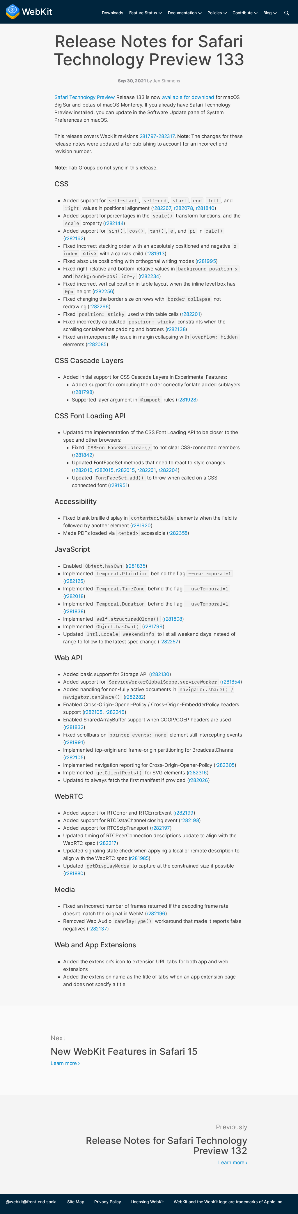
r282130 (160, 674)
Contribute (243, 12)
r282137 (97, 929)
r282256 (103, 291)
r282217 (107, 843)
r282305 (225, 765)
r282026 (198, 780)
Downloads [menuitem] (112, 12)
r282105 (93, 712)
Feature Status (143, 12)
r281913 (155, 253)
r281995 (206, 261)
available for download (188, 97)
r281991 (74, 742)
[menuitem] (145, 13)
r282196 (156, 913)
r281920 (141, 525)
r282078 (183, 208)
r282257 (168, 642)
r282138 (176, 329)
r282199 (184, 813)
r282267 (161, 208)
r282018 (74, 596)
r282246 (115, 712)
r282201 (191, 314)
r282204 (168, 470)
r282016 (83, 470)
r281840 (205, 208)
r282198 (189, 820)
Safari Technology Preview (84, 97)
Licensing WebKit (147, 1201)
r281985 (139, 858)
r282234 (149, 276)
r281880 (74, 873)
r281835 (136, 566)
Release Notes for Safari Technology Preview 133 (149, 50)
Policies (214, 12)
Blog (267, 12)
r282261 (146, 470)
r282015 (104, 470)
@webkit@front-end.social (31, 1201)
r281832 (74, 727)
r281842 (83, 455)
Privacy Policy (107, 1201)
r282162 (74, 238)
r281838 (74, 611)
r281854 (231, 682)
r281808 (173, 619)
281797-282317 (157, 136)
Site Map (75, 1201)
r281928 (187, 400)
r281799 (153, 626)
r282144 (114, 223)
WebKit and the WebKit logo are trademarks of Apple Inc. (228, 1201)
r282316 (197, 773)
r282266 (99, 306)
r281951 (119, 485)
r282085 (97, 344)
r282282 (134, 697)
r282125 (74, 581)
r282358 (178, 533)
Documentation (182, 12)
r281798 (83, 392)
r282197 (161, 828)
